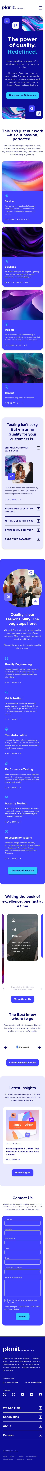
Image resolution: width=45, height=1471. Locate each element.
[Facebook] (40, 1394)
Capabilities (11, 1417)
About (7, 1426)
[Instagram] (13, 1394)
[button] (3, 988)
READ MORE (12, 683)
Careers (8, 1435)
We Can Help (11, 1408)
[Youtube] (22, 1394)
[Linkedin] (31, 1394)
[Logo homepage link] (18, 1349)
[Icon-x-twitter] (4, 1394)
